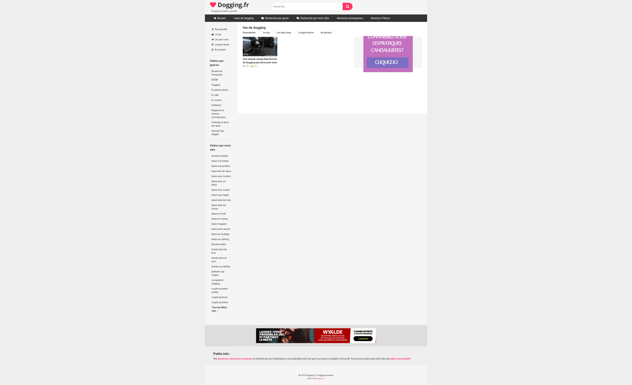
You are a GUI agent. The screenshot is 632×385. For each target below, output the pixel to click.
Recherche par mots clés (314, 18)
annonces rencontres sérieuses (235, 358)
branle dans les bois (219, 251)
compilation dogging (217, 282)
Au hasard (219, 49)
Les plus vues (221, 39)
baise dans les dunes (218, 207)
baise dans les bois (221, 200)
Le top (217, 34)
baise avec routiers (221, 176)
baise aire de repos (221, 171)
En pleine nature (219, 90)
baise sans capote (220, 229)
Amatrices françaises (217, 73)
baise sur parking (220, 239)
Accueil (221, 18)
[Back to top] (621, 375)
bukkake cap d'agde (217, 273)
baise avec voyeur (220, 190)
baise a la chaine (220, 161)
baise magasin (219, 224)
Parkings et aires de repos (220, 124)
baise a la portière (220, 166)
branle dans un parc (219, 260)
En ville (215, 95)
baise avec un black (218, 183)
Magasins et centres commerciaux (218, 114)
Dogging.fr (232, 4)
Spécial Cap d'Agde (217, 133)
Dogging (215, 85)
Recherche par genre (277, 18)
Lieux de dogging (243, 18)
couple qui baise (219, 302)
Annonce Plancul (380, 18)
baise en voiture (219, 218)
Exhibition (216, 105)
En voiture (216, 100)
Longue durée (221, 44)
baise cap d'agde (220, 195)
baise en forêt (218, 213)
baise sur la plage (220, 234)
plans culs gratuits (401, 358)
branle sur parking (220, 266)
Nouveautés (220, 29)
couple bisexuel (219, 297)
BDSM (214, 79)
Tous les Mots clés (219, 309)
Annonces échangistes (350, 18)
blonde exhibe (218, 244)
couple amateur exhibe (219, 290)
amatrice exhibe (219, 156)
